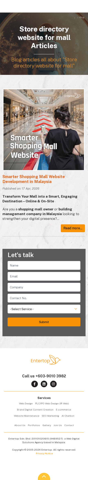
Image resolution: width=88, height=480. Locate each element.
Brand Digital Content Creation (35, 409)
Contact (69, 425)
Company (73, 283)
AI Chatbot (68, 415)
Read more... (72, 228)
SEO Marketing (50, 415)
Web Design (26, 403)
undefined (73, 305)
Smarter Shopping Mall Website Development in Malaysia (33, 179)
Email (76, 272)
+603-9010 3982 (50, 376)
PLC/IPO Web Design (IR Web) (52, 403)
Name (75, 261)
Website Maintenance (26, 415)
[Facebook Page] (34, 384)
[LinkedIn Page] (44, 384)
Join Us (57, 425)
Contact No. (72, 294)
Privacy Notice (44, 453)
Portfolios (34, 425)
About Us (19, 425)
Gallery (46, 425)
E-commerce (63, 409)
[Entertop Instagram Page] (53, 384)
